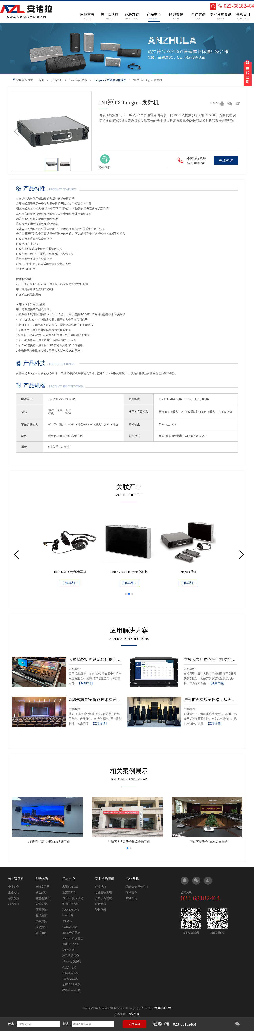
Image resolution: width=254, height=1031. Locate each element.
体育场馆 (41, 909)
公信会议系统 (70, 973)
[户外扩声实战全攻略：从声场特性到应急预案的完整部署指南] (154, 712)
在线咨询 (226, 160)
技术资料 (100, 904)
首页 (41, 80)
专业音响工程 (103, 892)
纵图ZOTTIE (70, 886)
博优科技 (134, 1014)
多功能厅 (41, 892)
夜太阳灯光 (69, 967)
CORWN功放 (70, 926)
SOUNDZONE (70, 909)
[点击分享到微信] (237, 1026)
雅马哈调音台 (70, 955)
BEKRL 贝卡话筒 (72, 898)
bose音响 (67, 915)
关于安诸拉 (16, 878)
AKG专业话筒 (70, 944)
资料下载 (100, 909)
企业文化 (13, 892)
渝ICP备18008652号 (160, 1008)
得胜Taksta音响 (71, 990)
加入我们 (13, 904)
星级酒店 (41, 915)
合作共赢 (132, 878)
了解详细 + (70, 583)
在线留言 (131, 898)
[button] (86, 131)
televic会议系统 (71, 961)
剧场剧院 (41, 904)
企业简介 (13, 886)
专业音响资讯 (104, 878)
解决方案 (42, 878)
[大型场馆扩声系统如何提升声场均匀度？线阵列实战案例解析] (39, 672)
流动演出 (41, 927)
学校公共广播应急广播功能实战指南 (210, 659)
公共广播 (41, 921)
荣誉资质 (13, 898)
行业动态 (100, 886)
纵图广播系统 (70, 904)
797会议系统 (70, 978)
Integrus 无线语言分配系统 (110, 80)
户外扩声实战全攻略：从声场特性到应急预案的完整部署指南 (210, 699)
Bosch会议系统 (78, 80)
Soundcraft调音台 (72, 938)
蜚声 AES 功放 (71, 984)
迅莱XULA (69, 892)
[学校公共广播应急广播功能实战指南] (154, 672)
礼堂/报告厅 (43, 898)
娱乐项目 (41, 932)
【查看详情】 (86, 683)
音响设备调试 (103, 898)
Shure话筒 (68, 949)
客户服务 (131, 892)
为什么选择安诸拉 (137, 886)
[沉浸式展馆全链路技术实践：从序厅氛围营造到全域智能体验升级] (39, 712)
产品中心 (56, 80)
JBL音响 (67, 921)
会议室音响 (43, 886)
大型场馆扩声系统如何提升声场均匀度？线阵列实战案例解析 (95, 659)
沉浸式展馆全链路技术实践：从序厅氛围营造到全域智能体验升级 (95, 699)
